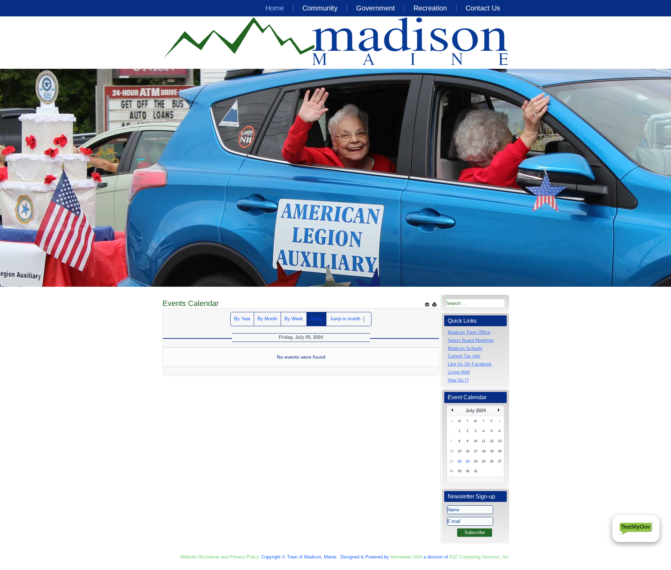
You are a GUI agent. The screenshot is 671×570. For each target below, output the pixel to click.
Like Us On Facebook (470, 364)
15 (459, 451)
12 (491, 441)
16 (467, 451)
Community (320, 8)
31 (475, 471)
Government (375, 8)
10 (475, 441)
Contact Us (483, 8)
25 (483, 461)
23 (467, 461)
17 (475, 451)
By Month (267, 318)
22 (459, 461)
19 (491, 451)
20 (500, 451)
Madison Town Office (469, 332)
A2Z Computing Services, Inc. (479, 557)
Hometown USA (406, 557)
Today (316, 318)
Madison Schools (465, 348)
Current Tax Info (464, 356)
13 (500, 441)
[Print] (434, 304)
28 (451, 471)
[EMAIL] (427, 304)
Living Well (459, 372)
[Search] (367, 319)
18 (483, 451)
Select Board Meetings (471, 340)
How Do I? (458, 380)
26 (491, 461)
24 (475, 461)
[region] (335, 178)
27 (500, 461)
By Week (293, 318)
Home (274, 8)
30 (467, 471)
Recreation (430, 8)
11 (483, 441)
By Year (242, 318)
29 (459, 471)
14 (451, 451)
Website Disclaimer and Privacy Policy (219, 557)
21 (451, 461)
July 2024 (476, 410)
